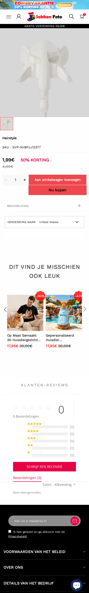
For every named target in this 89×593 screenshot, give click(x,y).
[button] (4, 319)
